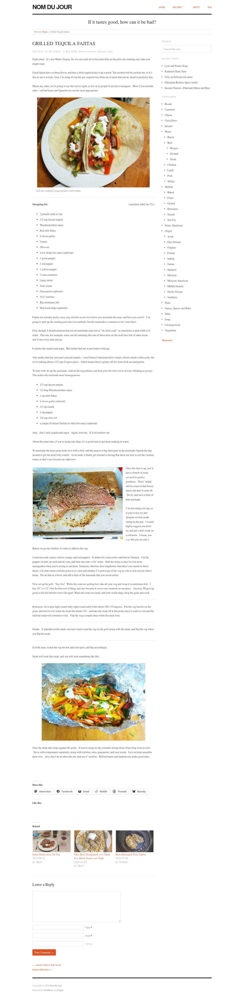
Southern (172, 297)
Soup (167, 319)
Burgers (174, 148)
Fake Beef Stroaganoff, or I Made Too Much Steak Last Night (92, 856)
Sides (167, 314)
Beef (68, 51)
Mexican (172, 275)
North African (174, 291)
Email (88, 935)
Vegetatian (170, 330)
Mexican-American (87, 51)
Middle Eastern (175, 286)
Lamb (170, 170)
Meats (168, 131)
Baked (170, 192)
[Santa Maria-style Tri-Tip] (51, 841)
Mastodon (167, 340)
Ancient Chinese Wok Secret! (48, 965)
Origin (168, 231)
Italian (170, 264)
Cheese (168, 115)
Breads (168, 104)
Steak (110, 51)
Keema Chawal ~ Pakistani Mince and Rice (187, 88)
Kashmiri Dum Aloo (175, 71)
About (196, 7)
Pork (170, 175)
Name (88, 927)
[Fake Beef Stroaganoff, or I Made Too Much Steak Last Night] (93, 841)
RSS (210, 7)
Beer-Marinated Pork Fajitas (131, 854)
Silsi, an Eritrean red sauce (179, 77)
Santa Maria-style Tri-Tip (46, 854)
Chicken (171, 164)
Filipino (171, 247)
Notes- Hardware (174, 225)
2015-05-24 (37, 51)
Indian (170, 258)
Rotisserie (101, 51)
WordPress (48, 990)
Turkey (171, 181)
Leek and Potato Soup (176, 66)
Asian (170, 236)
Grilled (74, 51)
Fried (170, 198)
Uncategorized (172, 325)
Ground (174, 153)
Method (169, 187)
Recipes (177, 7)
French (171, 253)
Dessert (169, 126)
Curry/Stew (171, 120)
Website (88, 943)
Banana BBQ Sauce (41, 969)
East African (174, 242)
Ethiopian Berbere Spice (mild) (181, 82)
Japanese (172, 269)
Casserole (170, 109)
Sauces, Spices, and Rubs (178, 308)
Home (162, 7)
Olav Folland (55, 51)
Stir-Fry (171, 220)
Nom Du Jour (52, 6)
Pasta (167, 302)
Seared (171, 214)
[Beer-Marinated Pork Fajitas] (134, 841)
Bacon (170, 137)
